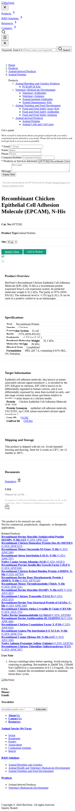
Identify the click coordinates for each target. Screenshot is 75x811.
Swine (11, 735)
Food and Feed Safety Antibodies (40, 111)
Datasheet (10, 481)
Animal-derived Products (22, 71)
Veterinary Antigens (33, 96)
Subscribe (41, 709)
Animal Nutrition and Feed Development (38, 105)
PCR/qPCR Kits (31, 86)
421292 (24, 417)
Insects (12, 750)
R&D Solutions (10, 757)
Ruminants (14, 738)
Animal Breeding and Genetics (25, 764)
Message (6, 171)
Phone (4, 153)
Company (7, 28)
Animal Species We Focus (16, 728)
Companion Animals (19, 747)
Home (11, 65)
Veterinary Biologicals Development (35, 89)
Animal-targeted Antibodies (37, 99)
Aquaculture (15, 744)
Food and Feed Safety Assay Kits (40, 108)
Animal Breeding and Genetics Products (37, 83)
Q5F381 (28, 421)
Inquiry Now (9, 174)
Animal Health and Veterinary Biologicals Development (39, 767)
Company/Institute (11, 157)
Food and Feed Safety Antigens (39, 114)
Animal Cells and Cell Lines (38, 124)
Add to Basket (35, 251)
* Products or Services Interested (19, 161)
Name (4, 150)
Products (13, 68)
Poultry (12, 741)
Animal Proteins (17, 74)
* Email (5, 146)
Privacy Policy (59, 182)
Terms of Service (10, 185)
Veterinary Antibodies (34, 92)
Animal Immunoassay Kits (37, 102)
